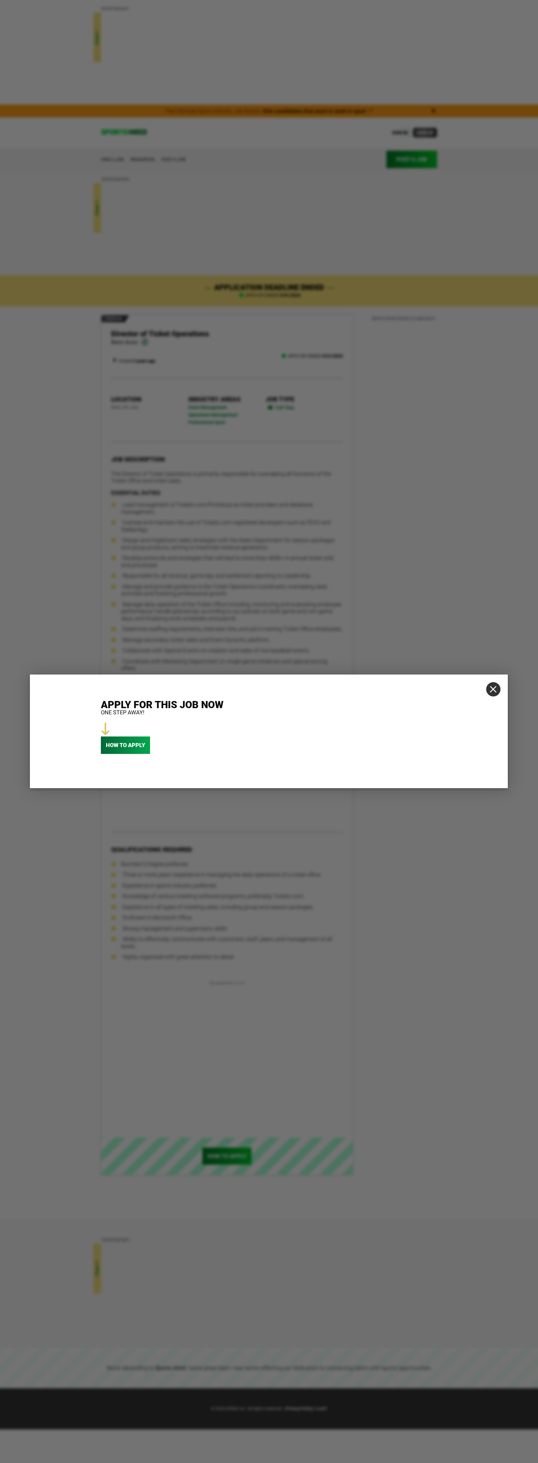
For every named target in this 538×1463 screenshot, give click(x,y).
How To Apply (125, 745)
